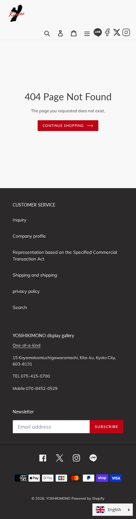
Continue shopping (63, 125)
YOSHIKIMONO (58, 498)
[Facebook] (107, 35)
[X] (117, 35)
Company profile (29, 236)
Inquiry (19, 220)
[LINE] (98, 35)
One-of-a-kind (26, 345)
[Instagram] (126, 35)
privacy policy (26, 291)
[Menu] (87, 33)
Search (20, 307)
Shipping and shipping (35, 275)
